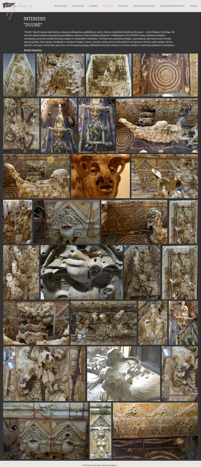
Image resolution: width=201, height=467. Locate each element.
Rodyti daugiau (33, 50)
